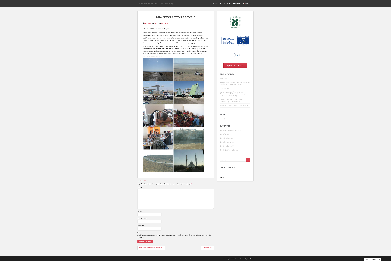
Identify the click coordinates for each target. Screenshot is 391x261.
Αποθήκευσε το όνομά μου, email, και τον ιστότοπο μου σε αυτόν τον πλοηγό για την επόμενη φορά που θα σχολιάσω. (174, 236)
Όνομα (140, 211)
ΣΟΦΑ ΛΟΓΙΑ (224, 88)
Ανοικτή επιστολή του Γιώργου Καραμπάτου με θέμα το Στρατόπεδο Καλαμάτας (235, 83)
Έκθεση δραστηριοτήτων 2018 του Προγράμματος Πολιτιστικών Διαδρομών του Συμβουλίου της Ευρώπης (235, 94)
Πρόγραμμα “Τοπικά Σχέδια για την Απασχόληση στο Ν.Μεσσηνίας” (231, 100)
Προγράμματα (227, 146)
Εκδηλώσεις (227, 138)
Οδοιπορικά (165, 23)
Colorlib (237, 259)
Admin (156, 23)
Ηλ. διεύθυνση (143, 218)
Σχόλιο (140, 187)
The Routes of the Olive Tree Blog (156, 3)
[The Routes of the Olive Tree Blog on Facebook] (233, 55)
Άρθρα (226, 3)
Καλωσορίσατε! (216, 3)
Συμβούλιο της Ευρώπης (231, 150)
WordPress (250, 259)
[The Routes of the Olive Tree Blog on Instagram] (238, 55)
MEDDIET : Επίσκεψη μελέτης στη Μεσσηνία (234, 105)
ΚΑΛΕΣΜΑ (223, 78)
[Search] (248, 160)
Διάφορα (226, 134)
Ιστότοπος (140, 225)
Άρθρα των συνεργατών (231, 130)
